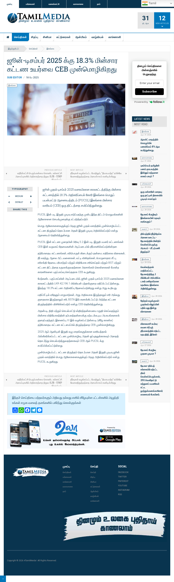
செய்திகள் (20, 37)
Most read (140, 124)
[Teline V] (38, 18)
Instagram (123, 490)
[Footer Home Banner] (115, 526)
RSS (120, 494)
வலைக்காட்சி (54, 4)
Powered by (141, 101)
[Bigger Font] (31, 196)
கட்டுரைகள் (63, 37)
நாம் (98, 4)
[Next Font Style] (31, 202)
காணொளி (114, 37)
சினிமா (47, 37)
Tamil (152, 3)
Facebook (123, 472)
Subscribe (149, 91)
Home (8, 37)
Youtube (122, 485)
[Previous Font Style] (9, 202)
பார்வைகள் (30, 4)
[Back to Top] (3, 579)
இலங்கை (50, 49)
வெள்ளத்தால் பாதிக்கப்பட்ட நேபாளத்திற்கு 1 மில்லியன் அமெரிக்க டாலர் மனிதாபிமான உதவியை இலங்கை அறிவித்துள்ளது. (150, 277)
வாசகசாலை (78, 4)
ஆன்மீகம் (81, 37)
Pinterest (123, 481)
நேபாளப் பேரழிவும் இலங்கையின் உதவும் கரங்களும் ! (151, 218)
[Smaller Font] (9, 196)
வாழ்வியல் (98, 37)
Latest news (142, 119)
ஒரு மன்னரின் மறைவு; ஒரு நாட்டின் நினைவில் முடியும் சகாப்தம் (151, 195)
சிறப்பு (34, 37)
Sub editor (14, 77)
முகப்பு (9, 4)
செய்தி (93, 472)
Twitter (122, 477)
